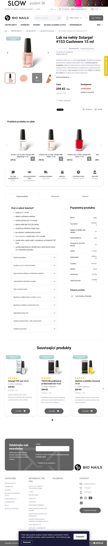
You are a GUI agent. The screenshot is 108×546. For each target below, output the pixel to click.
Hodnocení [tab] (55, 196)
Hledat (59, 18)
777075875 (87, 492)
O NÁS (38, 9)
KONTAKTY (32, 498)
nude (95, 217)
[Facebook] (81, 497)
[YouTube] (90, 497)
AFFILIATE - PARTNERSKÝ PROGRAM (37, 529)
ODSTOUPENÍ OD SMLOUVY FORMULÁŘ (38, 515)
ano (95, 238)
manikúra (22, 265)
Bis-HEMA (59, 73)
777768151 (87, 488)
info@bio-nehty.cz (90, 484)
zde (68, 537)
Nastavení (27, 542)
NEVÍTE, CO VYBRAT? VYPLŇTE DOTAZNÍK (19, 9)
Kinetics (38, 297)
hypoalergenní (21, 236)
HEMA (90, 70)
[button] (7, 145)
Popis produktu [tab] (22, 196)
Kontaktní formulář (90, 510)
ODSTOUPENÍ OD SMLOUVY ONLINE (38, 509)
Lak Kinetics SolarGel (83, 296)
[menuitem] (11, 25)
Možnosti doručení (87, 92)
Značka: (61, 54)
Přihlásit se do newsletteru (46, 463)
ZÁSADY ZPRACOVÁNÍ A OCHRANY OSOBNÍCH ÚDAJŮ (38, 520)
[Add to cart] (33, 159)
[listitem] (22, 144)
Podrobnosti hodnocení (87, 48)
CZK (96, 9)
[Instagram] (85, 497)
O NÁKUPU (32, 502)
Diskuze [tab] (85, 196)
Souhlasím (80, 537)
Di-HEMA (96, 70)
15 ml (95, 269)
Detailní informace (62, 77)
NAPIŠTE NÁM (33, 495)
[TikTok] (81, 502)
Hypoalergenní (73, 70)
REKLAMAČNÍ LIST (35, 524)
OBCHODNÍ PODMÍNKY (36, 505)
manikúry (59, 65)
